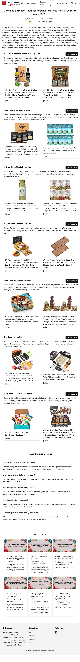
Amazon (32, 639)
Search (31, 632)
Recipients (60, 3)
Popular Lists (43, 3)
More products (72, 54)
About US (32, 636)
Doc (30, 642)
